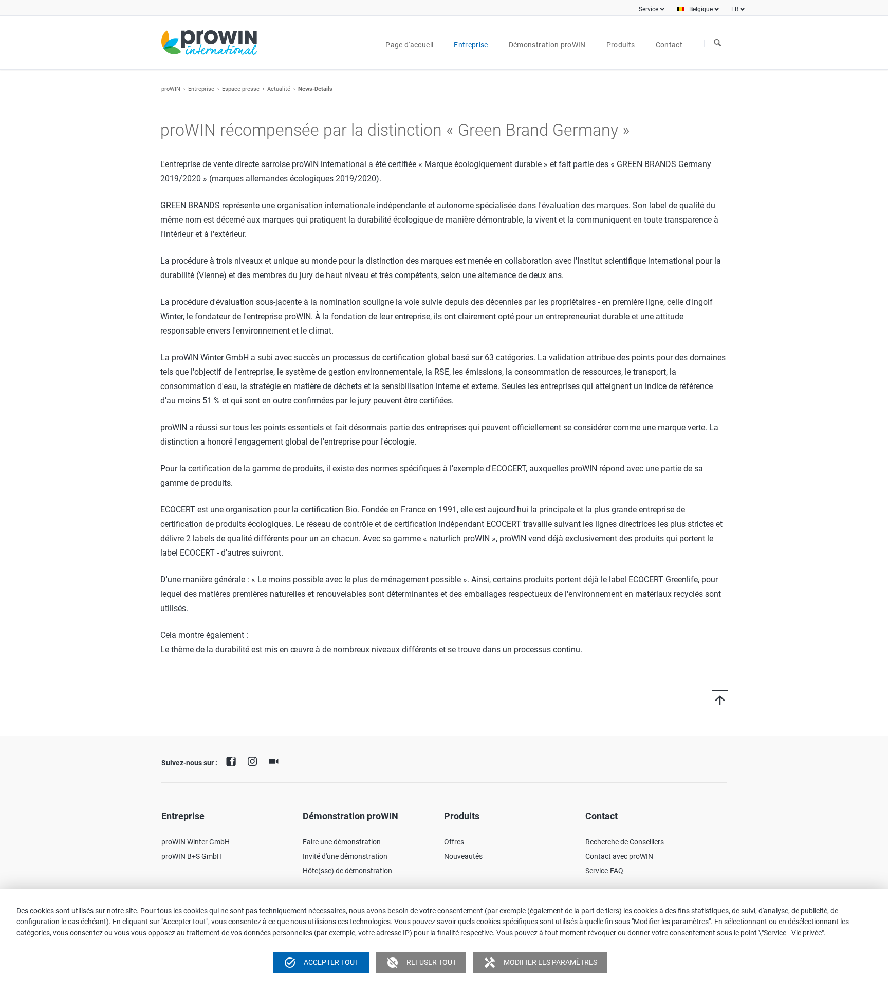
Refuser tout (421, 962)
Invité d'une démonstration (345, 856)
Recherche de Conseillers (624, 842)
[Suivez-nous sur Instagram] (255, 760)
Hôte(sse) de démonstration (347, 871)
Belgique (701, 9)
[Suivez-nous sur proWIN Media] (276, 760)
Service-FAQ (604, 871)
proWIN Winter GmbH (195, 842)
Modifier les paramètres (540, 962)
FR (734, 9)
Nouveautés (463, 856)
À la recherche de (717, 43)
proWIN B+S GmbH (191, 856)
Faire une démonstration (342, 842)
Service (648, 9)
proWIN (170, 89)
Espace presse (241, 89)
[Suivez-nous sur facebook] (234, 760)
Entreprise (201, 89)
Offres (454, 842)
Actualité (278, 89)
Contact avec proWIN (619, 856)
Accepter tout (321, 962)
